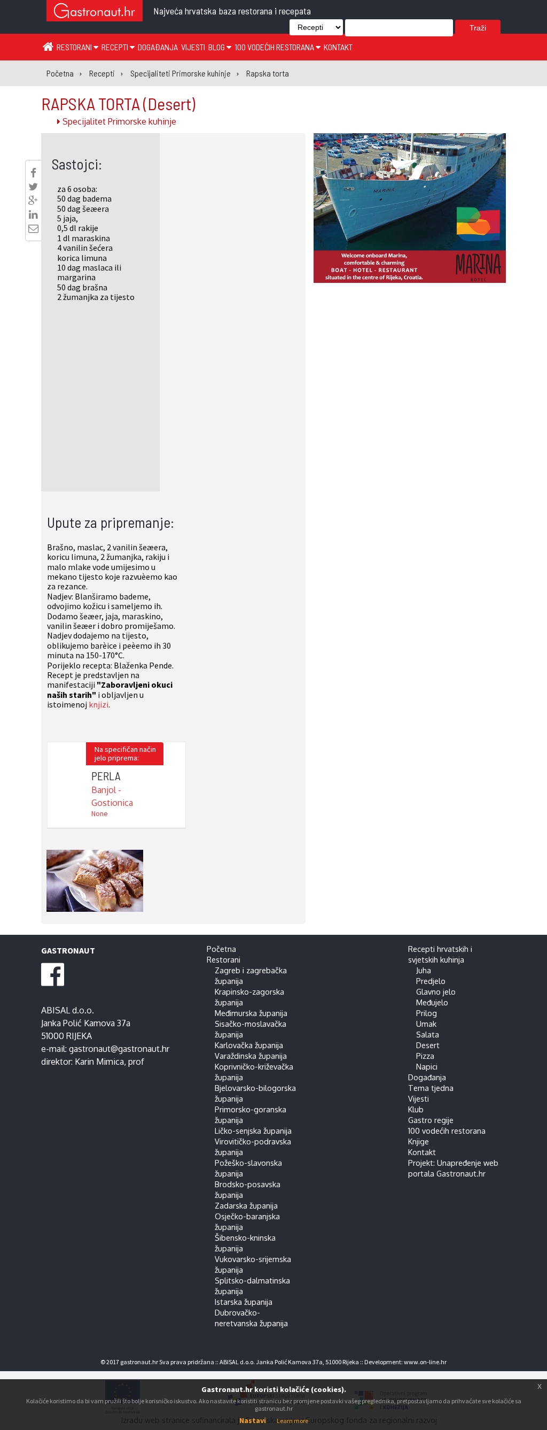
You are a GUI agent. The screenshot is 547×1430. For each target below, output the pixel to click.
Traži (478, 28)
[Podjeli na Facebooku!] (33, 172)
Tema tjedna (431, 1088)
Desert (428, 1045)
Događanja (158, 47)
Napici (426, 1066)
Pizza (425, 1055)
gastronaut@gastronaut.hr (119, 1048)
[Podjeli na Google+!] (33, 200)
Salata (427, 1034)
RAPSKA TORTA (118, 103)
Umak (426, 1023)
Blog (217, 47)
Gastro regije (431, 1120)
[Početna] (48, 46)
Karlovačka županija (249, 1045)
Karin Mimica (99, 1061)
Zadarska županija (246, 1205)
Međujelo (432, 1002)
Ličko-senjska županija (253, 1130)
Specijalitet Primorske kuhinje (118, 121)
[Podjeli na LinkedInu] (33, 214)
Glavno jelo (436, 991)
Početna (221, 949)
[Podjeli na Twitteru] (33, 186)
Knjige (418, 1141)
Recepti (115, 47)
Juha (423, 970)
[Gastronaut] (94, 12)
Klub (416, 1109)
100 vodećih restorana (275, 47)
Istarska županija (243, 1301)
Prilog (426, 1013)
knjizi (98, 704)
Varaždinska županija (251, 1055)
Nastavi (252, 1420)
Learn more (292, 1421)
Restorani (75, 47)
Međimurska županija (251, 1013)
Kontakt (338, 47)
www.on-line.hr (425, 1362)
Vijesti (193, 47)
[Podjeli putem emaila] (33, 228)
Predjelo (431, 981)
